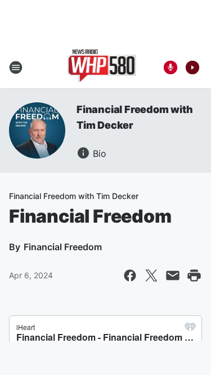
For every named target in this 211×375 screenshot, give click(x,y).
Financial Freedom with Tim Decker (73, 196)
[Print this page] (194, 275)
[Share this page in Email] (173, 275)
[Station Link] (102, 67)
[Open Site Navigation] (16, 67)
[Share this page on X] (151, 275)
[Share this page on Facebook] (130, 275)
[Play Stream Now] (192, 67)
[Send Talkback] (170, 67)
